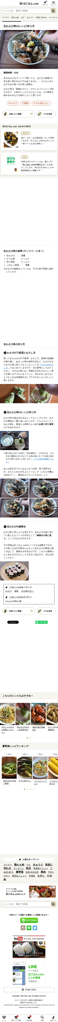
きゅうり (30, 17)
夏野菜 (19, 872)
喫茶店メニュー (19, 876)
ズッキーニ (53, 17)
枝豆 (28, 868)
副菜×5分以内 (32, 872)
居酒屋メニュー (40, 868)
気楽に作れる (41, 17)
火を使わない (42, 103)
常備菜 (32, 876)
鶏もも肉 (15, 17)
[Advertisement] (29, 213)
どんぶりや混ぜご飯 (13, 601)
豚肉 (43, 872)
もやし (41, 875)
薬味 (26, 103)
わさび (13, 103)
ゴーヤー (5, 17)
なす (23, 17)
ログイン (45, 5)
